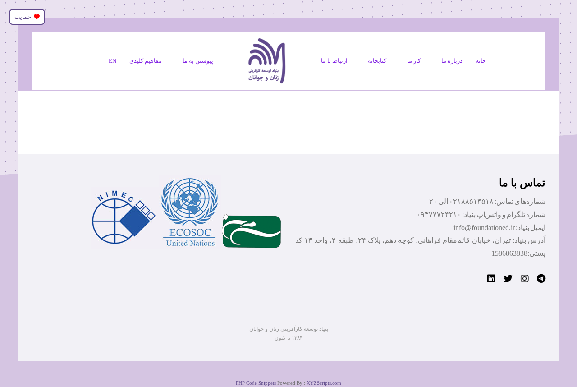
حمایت (24, 17)
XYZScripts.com (324, 383)
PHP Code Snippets (256, 383)
